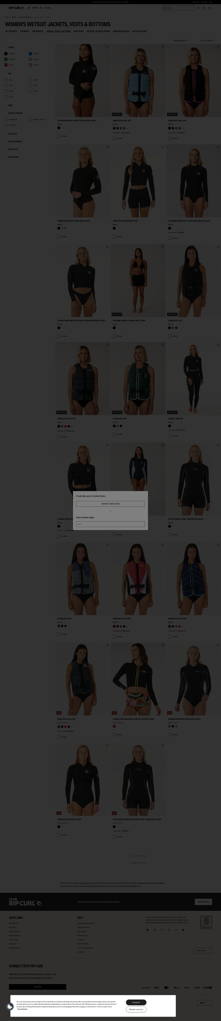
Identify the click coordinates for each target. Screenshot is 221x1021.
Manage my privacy (136, 1009)
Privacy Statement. (22, 1009)
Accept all (136, 1002)
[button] (10, 1006)
